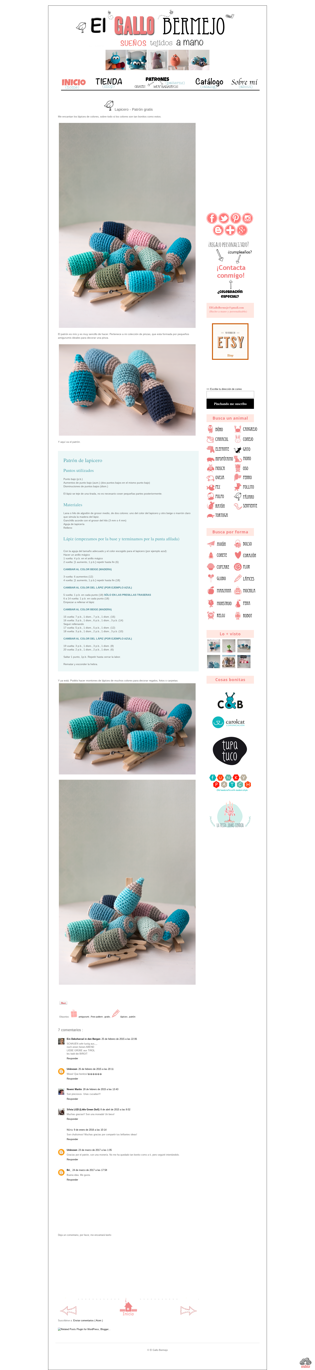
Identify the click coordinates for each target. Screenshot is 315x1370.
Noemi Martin (74, 1089)
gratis (107, 1017)
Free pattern (97, 1017)
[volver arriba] (305, 1363)
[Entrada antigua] (189, 1315)
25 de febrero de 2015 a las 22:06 (119, 1039)
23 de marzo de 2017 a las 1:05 (95, 1150)
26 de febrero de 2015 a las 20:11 (96, 1069)
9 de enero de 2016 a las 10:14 (90, 1129)
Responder (72, 1058)
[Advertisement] (128, 1267)
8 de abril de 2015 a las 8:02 (115, 1109)
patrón (132, 1017)
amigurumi (84, 1017)
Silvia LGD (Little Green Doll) (83, 1109)
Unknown (72, 1069)
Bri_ (69, 1170)
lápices (124, 1017)
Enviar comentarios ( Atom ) (88, 1320)
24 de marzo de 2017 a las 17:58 (89, 1170)
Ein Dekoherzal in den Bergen (83, 1039)
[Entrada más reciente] (68, 1315)
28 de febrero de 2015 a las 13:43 (100, 1089)
